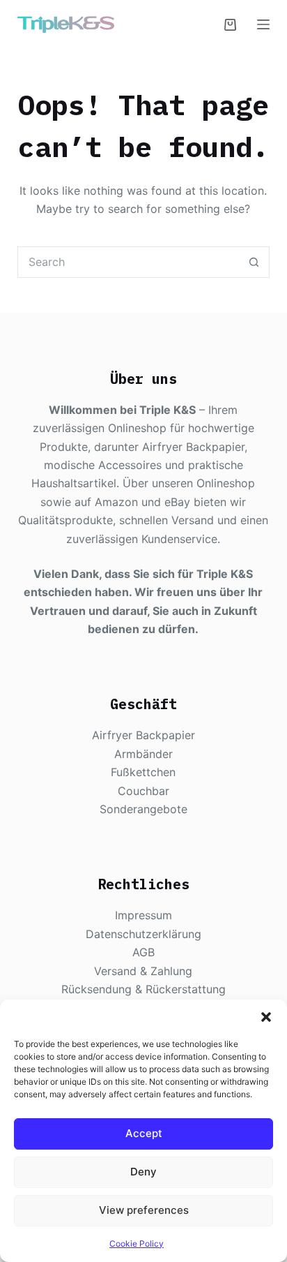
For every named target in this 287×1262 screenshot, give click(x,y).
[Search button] (254, 262)
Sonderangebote (143, 809)
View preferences (144, 1210)
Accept (143, 1133)
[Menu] (263, 24)
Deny (143, 1171)
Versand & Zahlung (143, 971)
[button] (266, 1017)
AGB (143, 952)
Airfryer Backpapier (143, 735)
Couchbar (143, 791)
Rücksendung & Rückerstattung (143, 989)
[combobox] (129, 262)
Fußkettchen (143, 772)
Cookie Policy (136, 1243)
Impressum (143, 915)
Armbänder (143, 754)
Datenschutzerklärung (143, 934)
